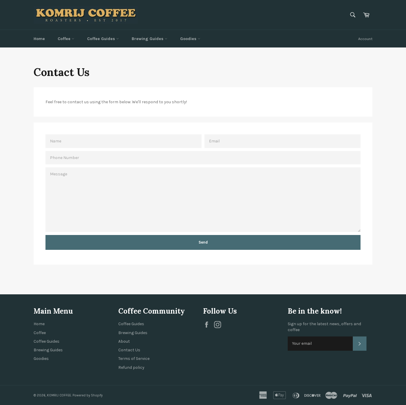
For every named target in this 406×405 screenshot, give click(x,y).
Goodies (189, 38)
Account (365, 38)
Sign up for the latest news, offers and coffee (324, 326)
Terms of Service (134, 358)
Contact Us (129, 349)
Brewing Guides (148, 38)
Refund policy (131, 367)
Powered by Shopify (88, 395)
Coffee (65, 38)
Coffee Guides (101, 38)
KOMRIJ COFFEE (59, 395)
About (124, 341)
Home (39, 38)
